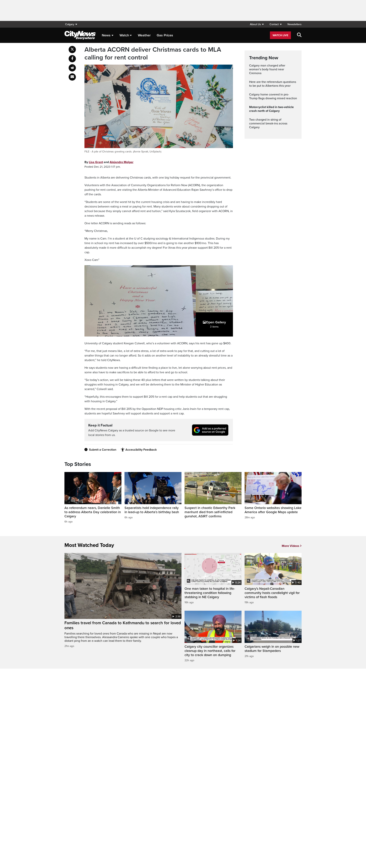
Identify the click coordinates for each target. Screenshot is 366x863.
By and (108, 162)
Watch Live (280, 35)
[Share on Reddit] (72, 67)
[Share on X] (72, 49)
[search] (299, 35)
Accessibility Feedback (141, 450)
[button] (257, 24)
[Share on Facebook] (72, 58)
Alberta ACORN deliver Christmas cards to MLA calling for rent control (152, 53)
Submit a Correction (102, 450)
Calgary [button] (69, 24)
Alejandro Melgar (121, 162)
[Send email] (72, 77)
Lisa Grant (96, 162)
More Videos (290, 546)
